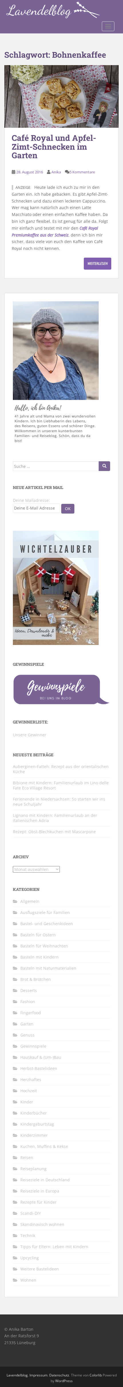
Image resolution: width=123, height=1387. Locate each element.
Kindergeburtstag (37, 1124)
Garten (26, 1024)
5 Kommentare (82, 172)
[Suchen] (104, 466)
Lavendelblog (17, 1375)
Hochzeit (28, 1090)
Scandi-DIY (30, 1213)
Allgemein (29, 901)
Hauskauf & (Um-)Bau (40, 1057)
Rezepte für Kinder (38, 1202)
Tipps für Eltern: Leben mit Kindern (54, 1246)
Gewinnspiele (33, 1046)
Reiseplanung (33, 1168)
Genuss (27, 1035)
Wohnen (28, 1280)
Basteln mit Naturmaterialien (48, 968)
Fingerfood (30, 1012)
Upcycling (29, 1257)
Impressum (38, 1375)
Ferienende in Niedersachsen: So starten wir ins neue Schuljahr (59, 801)
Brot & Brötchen (35, 979)
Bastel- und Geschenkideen (46, 923)
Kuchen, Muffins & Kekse (44, 1146)
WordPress (64, 1380)
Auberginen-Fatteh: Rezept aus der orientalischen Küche (61, 769)
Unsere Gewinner (29, 734)
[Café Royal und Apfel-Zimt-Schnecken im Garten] (61, 96)
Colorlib (96, 1375)
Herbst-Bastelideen (38, 1068)
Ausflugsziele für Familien (45, 912)
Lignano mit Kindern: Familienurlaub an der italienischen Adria (55, 818)
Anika (56, 172)
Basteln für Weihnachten (44, 946)
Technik (27, 1235)
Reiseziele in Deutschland (45, 1179)
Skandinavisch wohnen (42, 1224)
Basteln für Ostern (38, 934)
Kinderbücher (33, 1113)
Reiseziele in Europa (39, 1191)
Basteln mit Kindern (39, 957)
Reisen (26, 1157)
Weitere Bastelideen (39, 1269)
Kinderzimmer (34, 1135)
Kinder (26, 1102)
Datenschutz (59, 1375)
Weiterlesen (98, 263)
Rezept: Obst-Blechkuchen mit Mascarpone (54, 831)
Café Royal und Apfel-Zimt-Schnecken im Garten (54, 147)
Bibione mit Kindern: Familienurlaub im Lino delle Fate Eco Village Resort (61, 785)
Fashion (27, 1001)
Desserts (28, 990)
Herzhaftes (30, 1079)
